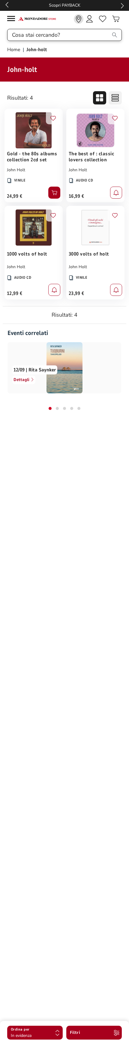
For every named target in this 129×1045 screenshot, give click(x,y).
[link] (78, 19)
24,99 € (14, 196)
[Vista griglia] (99, 97)
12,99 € (14, 293)
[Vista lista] (115, 97)
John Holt (16, 170)
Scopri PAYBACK (64, 5)
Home (14, 49)
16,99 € (76, 196)
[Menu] (12, 19)
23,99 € (76, 293)
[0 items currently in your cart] (115, 19)
